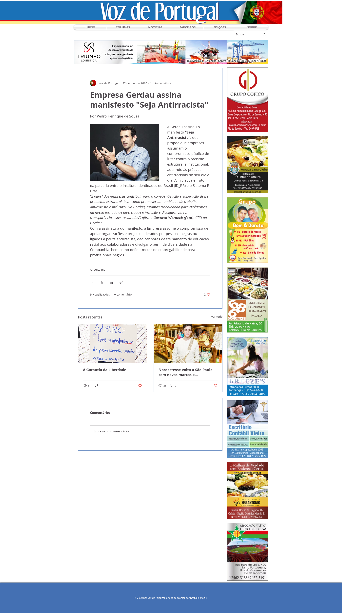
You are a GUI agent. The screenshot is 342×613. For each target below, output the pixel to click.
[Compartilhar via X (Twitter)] (102, 282)
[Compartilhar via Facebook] (92, 282)
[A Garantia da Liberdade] (112, 343)
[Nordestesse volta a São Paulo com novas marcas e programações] (188, 343)
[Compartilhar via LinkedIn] (111, 282)
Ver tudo (216, 316)
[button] (123, 27)
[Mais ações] (208, 83)
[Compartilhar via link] (121, 282)
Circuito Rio (97, 269)
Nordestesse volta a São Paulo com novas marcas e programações (186, 372)
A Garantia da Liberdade (104, 369)
